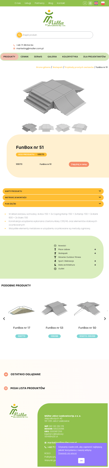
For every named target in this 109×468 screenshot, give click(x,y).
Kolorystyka (70, 57)
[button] (4, 318)
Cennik (25, 57)
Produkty (9, 57)
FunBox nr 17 (21, 327)
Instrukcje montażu (15, 197)
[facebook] (85, 3)
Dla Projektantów (94, 57)
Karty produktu (13, 191)
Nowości (62, 245)
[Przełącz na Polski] (103, 3)
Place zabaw (77, 249)
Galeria (52, 57)
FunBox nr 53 (54, 327)
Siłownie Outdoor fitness (69, 257)
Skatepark (77, 253)
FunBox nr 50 (87, 327)
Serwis (38, 57)
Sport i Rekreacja (77, 261)
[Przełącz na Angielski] (96, 3)
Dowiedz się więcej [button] (67, 453)
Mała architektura (77, 265)
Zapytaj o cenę (79, 164)
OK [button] (81, 461)
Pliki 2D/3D (10, 203)
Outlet (61, 268)
